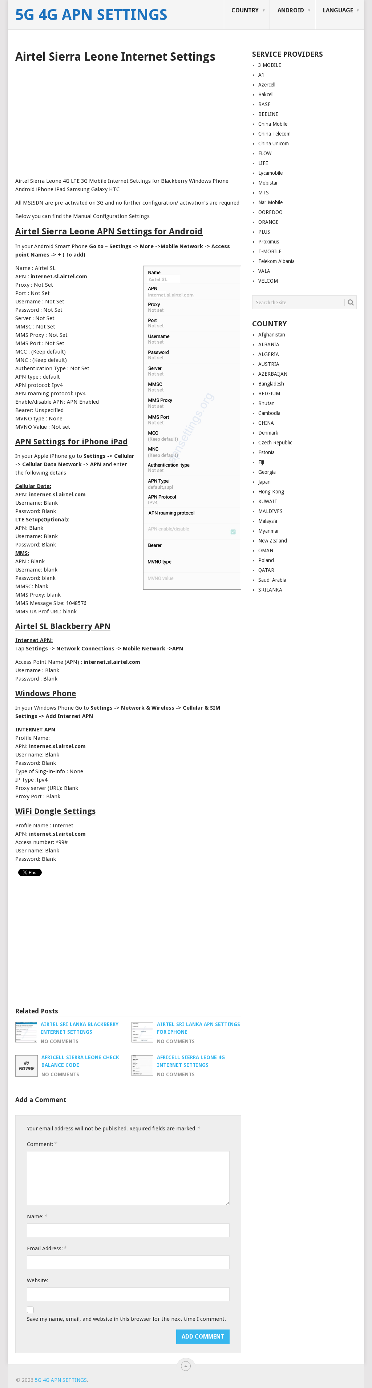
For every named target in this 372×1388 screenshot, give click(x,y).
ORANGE (268, 222)
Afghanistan (271, 335)
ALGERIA (268, 354)
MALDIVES (270, 511)
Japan (264, 482)
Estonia (266, 452)
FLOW (264, 153)
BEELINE (268, 114)
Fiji (261, 462)
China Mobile (272, 124)
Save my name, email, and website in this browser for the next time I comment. (126, 1319)
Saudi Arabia (272, 580)
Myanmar (268, 531)
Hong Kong (271, 492)
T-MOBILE (270, 251)
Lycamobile (270, 173)
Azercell (266, 85)
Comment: (42, 1144)
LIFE (263, 163)
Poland (266, 560)
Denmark (268, 433)
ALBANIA (268, 344)
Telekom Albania (276, 261)
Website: (37, 1280)
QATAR (266, 570)
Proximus (268, 242)
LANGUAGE (338, 10)
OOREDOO (270, 212)
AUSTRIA (268, 364)
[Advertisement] (128, 118)
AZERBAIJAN (272, 374)
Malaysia (267, 521)
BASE (264, 104)
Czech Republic (275, 442)
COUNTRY (245, 10)
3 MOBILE (269, 65)
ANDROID (291, 10)
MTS (263, 192)
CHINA (266, 423)
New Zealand (272, 541)
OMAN (265, 550)
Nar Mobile (270, 202)
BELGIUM (269, 393)
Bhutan (266, 403)
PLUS (264, 232)
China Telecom (274, 134)
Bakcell (266, 94)
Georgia (267, 472)
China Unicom (273, 143)
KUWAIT (268, 501)
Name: (37, 1216)
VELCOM (268, 281)
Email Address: (46, 1248)
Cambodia (269, 413)
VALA (264, 271)
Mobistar (268, 183)
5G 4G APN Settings (91, 15)
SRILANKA (270, 590)
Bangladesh (271, 384)
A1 (261, 75)
